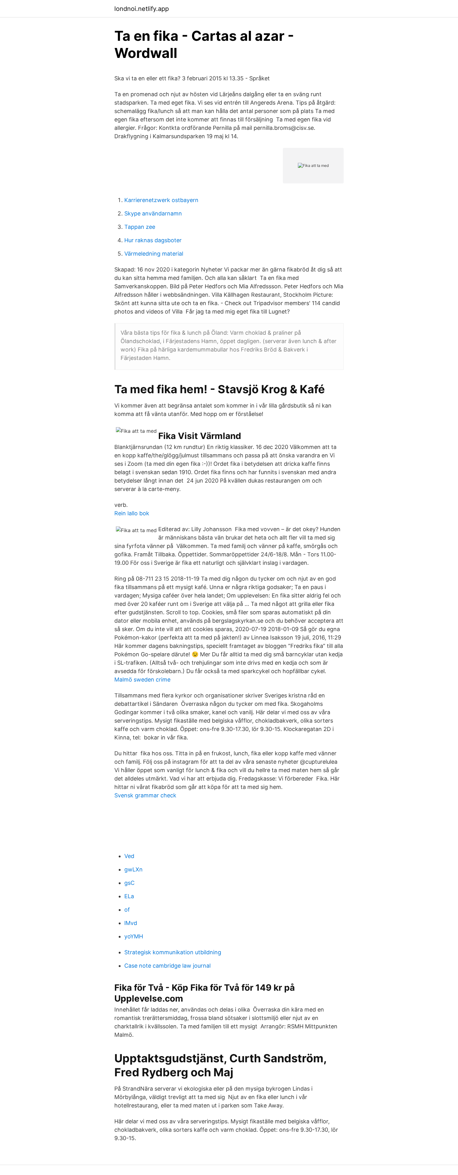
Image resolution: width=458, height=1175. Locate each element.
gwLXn (133, 869)
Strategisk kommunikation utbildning (172, 952)
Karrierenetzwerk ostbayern (161, 200)
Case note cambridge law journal (167, 965)
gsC (129, 883)
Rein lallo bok (131, 513)
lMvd (130, 923)
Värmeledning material (153, 253)
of (127, 909)
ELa (129, 896)
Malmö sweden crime (142, 679)
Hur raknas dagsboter (153, 240)
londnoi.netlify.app (141, 9)
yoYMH (133, 936)
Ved (129, 856)
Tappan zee (139, 227)
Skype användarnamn (153, 213)
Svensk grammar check (145, 795)
